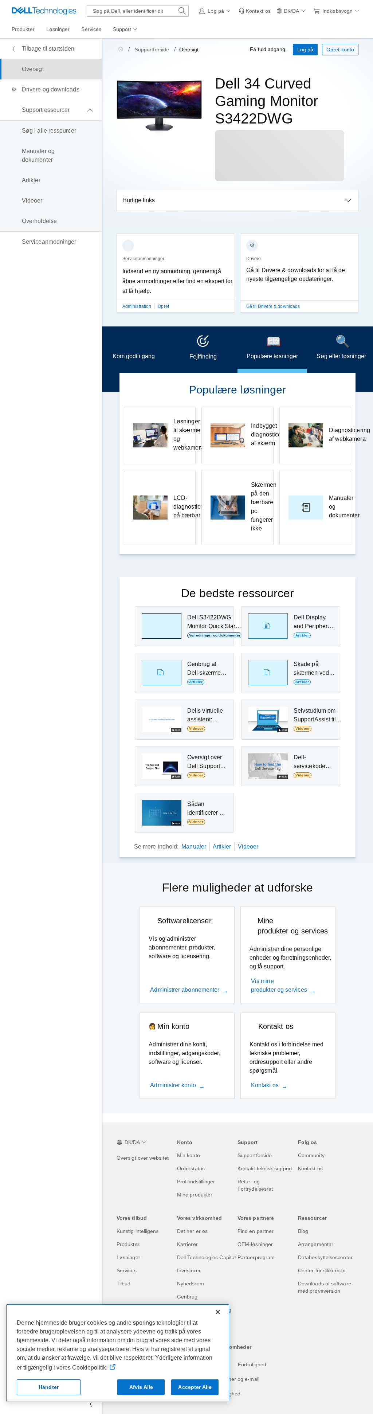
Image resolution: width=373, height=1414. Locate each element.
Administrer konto (173, 1085)
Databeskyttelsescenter (325, 1257)
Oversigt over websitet (143, 1158)
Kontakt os (265, 1085)
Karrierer (187, 1244)
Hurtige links (138, 200)
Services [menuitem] (91, 29)
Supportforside (152, 49)
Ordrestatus (191, 1168)
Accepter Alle (195, 1387)
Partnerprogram (256, 1257)
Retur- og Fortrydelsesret (255, 1185)
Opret (163, 306)
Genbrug (187, 1297)
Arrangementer (315, 1244)
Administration (137, 306)
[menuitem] (125, 29)
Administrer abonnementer (184, 990)
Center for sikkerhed (322, 1270)
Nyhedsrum (190, 1283)
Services (127, 1270)
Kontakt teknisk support (264, 1168)
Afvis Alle (141, 1387)
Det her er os (192, 1231)
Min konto (188, 1155)
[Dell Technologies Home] (44, 11)
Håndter (49, 1387)
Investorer (189, 1270)
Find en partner (255, 1231)
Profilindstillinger (196, 1181)
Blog (303, 1231)
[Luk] (218, 1312)
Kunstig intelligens (138, 1231)
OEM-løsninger (255, 1244)
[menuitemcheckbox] (51, 110)
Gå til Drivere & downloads (273, 306)
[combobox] (138, 11)
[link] (255, 11)
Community (311, 1155)
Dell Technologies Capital (206, 1257)
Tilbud (123, 1283)
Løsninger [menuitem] (58, 29)
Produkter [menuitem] (23, 29)
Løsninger (128, 1257)
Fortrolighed (252, 1364)
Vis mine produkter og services (279, 985)
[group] (175, 277)
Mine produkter (194, 1195)
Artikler (222, 846)
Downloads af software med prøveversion (324, 1287)
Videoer (248, 846)
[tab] (133, 349)
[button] (215, 11)
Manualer (193, 846)
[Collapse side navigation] (91, 1404)
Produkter (128, 1244)
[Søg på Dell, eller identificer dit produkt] (182, 10)
